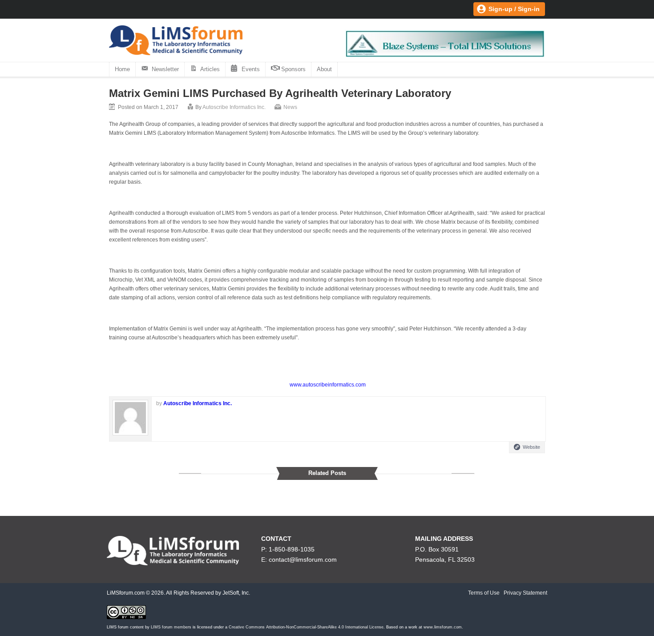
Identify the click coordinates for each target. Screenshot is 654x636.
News (290, 107)
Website (531, 447)
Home (122, 69)
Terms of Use (484, 593)
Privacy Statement (525, 593)
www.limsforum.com (443, 627)
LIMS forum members (171, 627)
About (324, 69)
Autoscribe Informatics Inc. (234, 107)
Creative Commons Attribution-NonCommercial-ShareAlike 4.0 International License (306, 627)
